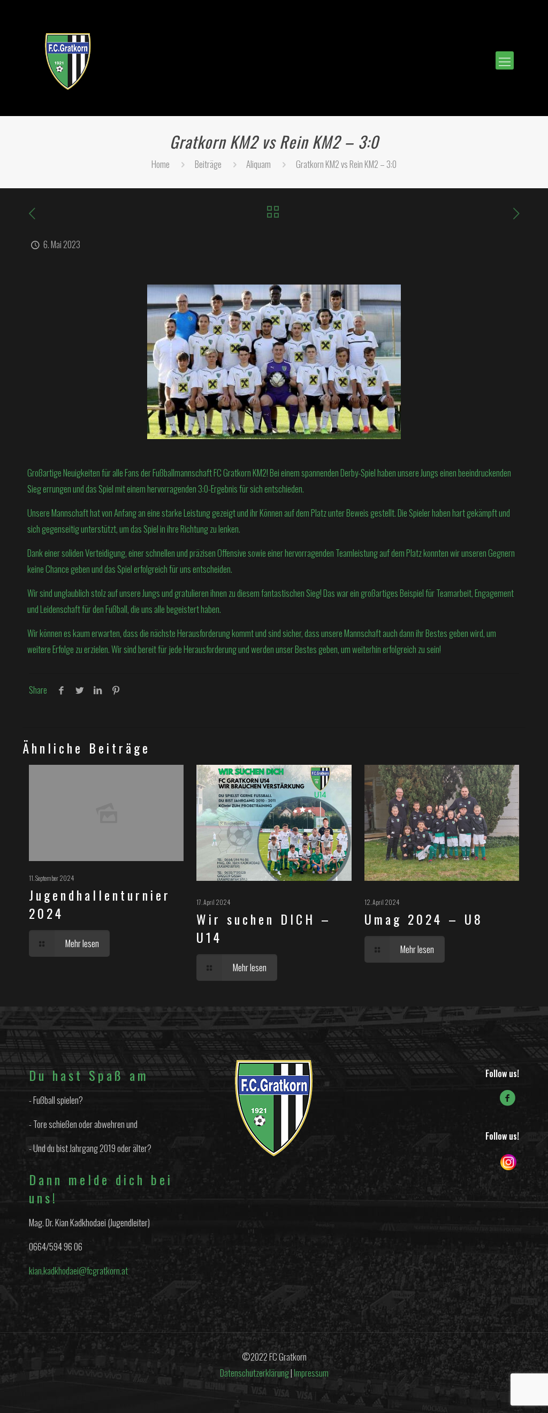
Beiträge (208, 164)
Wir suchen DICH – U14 (263, 928)
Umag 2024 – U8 (423, 918)
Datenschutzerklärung (254, 1372)
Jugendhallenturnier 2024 (100, 904)
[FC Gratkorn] (68, 60)
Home (160, 164)
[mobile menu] (505, 60)
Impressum (311, 1372)
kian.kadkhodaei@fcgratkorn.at (78, 1270)
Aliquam (258, 164)
